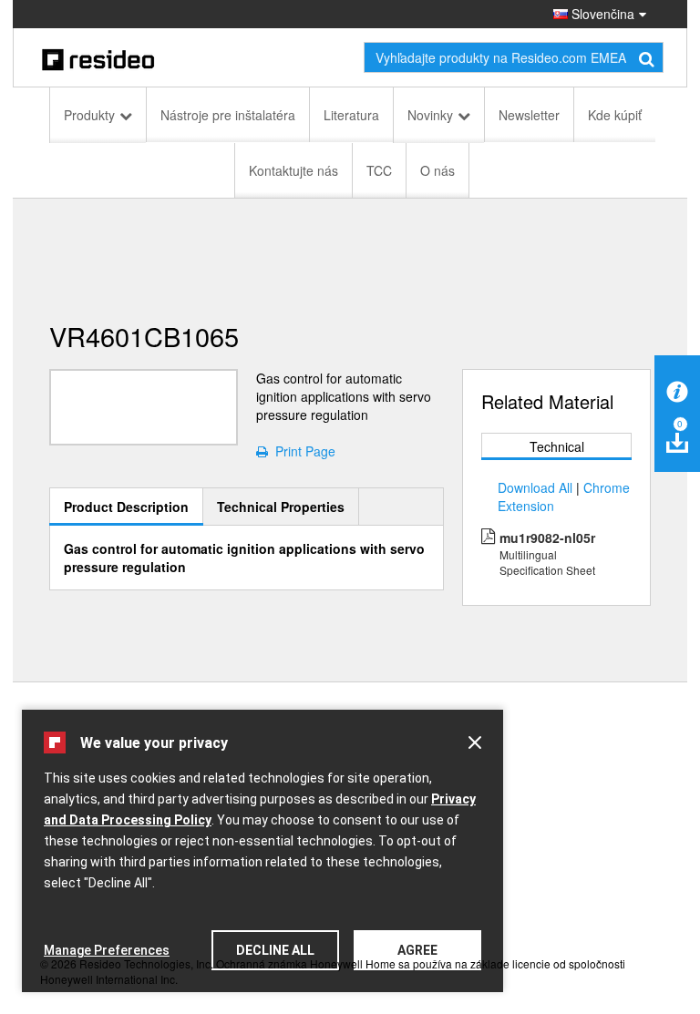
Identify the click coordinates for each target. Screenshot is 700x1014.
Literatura (351, 115)
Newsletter (529, 115)
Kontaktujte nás (293, 170)
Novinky (430, 115)
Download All (535, 487)
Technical (557, 446)
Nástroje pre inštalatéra (227, 115)
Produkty (89, 115)
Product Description (126, 506)
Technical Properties (281, 506)
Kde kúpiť (615, 115)
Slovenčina (601, 14)
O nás (437, 170)
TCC (379, 170)
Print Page (301, 451)
